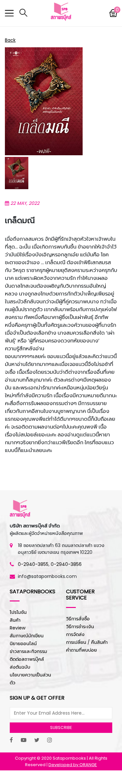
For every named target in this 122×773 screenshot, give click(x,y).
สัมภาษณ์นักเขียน (27, 635)
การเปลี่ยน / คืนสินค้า (87, 642)
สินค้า (15, 620)
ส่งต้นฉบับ (20, 667)
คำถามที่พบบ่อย (81, 650)
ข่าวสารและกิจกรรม (28, 651)
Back (10, 40)
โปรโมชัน (18, 612)
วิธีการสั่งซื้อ (78, 618)
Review (17, 628)
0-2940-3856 (66, 564)
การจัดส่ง (75, 634)
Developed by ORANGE (72, 765)
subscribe (61, 727)
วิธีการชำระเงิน (80, 626)
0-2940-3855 (33, 564)
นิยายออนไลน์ (23, 643)
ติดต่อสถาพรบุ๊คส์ (27, 659)
